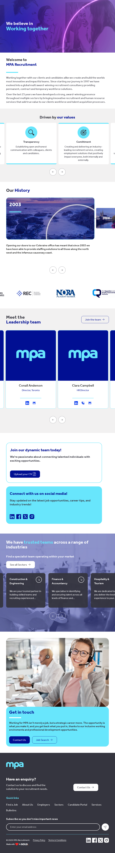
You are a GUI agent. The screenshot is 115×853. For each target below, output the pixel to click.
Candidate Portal (77, 804)
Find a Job (12, 804)
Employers (43, 804)
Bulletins (11, 810)
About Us (27, 804)
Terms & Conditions (57, 840)
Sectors (58, 804)
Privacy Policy (39, 840)
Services (96, 804)
